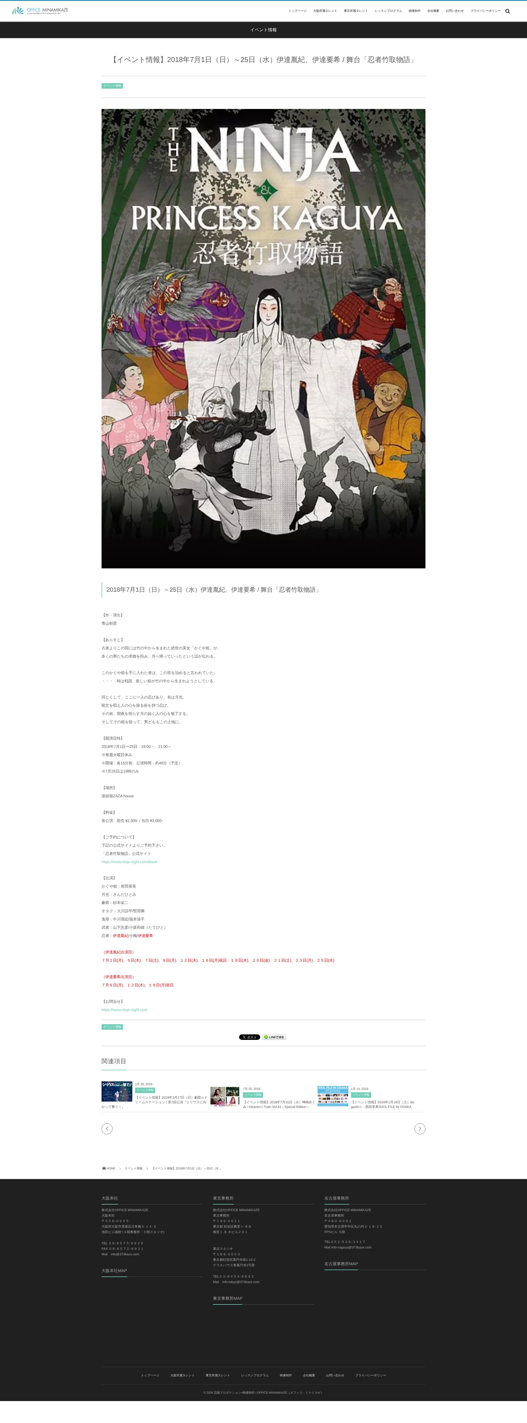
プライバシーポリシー (485, 11)
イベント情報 (112, 86)
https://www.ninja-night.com (124, 1009)
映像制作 (415, 11)
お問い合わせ (455, 11)
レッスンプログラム (388, 11)
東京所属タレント (356, 11)
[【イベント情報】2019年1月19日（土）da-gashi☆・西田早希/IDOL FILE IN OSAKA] (333, 1105)
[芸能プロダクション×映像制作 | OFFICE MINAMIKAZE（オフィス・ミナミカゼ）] (38, 10)
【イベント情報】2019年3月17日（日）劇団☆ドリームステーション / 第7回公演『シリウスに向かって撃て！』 (155, 1102)
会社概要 (433, 11)
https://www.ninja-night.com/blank (129, 862)
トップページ (297, 11)
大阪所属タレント (325, 11)
